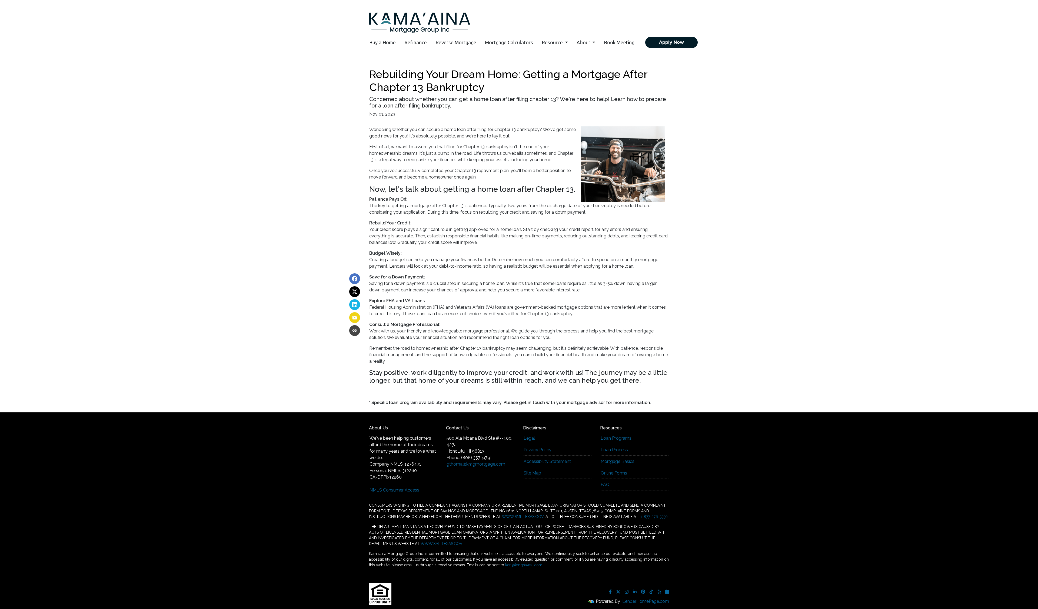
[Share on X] (354, 291)
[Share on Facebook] (354, 278)
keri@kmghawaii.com (523, 565)
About (584, 42)
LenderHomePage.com (645, 601)
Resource (553, 42)
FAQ (605, 484)
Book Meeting (619, 42)
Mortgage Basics (617, 461)
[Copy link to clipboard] (354, 330)
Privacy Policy (537, 449)
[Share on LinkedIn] (354, 304)
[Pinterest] (643, 592)
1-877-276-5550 (653, 516)
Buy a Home (382, 42)
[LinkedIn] (635, 592)
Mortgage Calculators (509, 42)
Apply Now (671, 42)
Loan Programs (616, 438)
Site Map (532, 473)
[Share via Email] (354, 317)
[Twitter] (618, 592)
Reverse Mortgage (455, 42)
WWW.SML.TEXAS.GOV (523, 516)
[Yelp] (659, 592)
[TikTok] (651, 592)
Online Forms (614, 473)
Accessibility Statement (547, 461)
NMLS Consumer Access (394, 490)
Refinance (415, 42)
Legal (529, 438)
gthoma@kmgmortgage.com (476, 464)
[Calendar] (667, 592)
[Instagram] (626, 592)
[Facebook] (610, 592)
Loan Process (614, 449)
